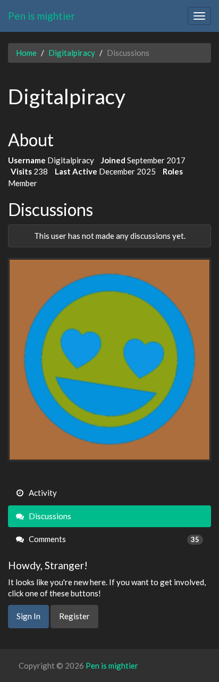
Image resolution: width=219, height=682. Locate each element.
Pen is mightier (41, 16)
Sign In (28, 616)
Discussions (49, 516)
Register (74, 616)
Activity (42, 492)
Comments (113, 539)
